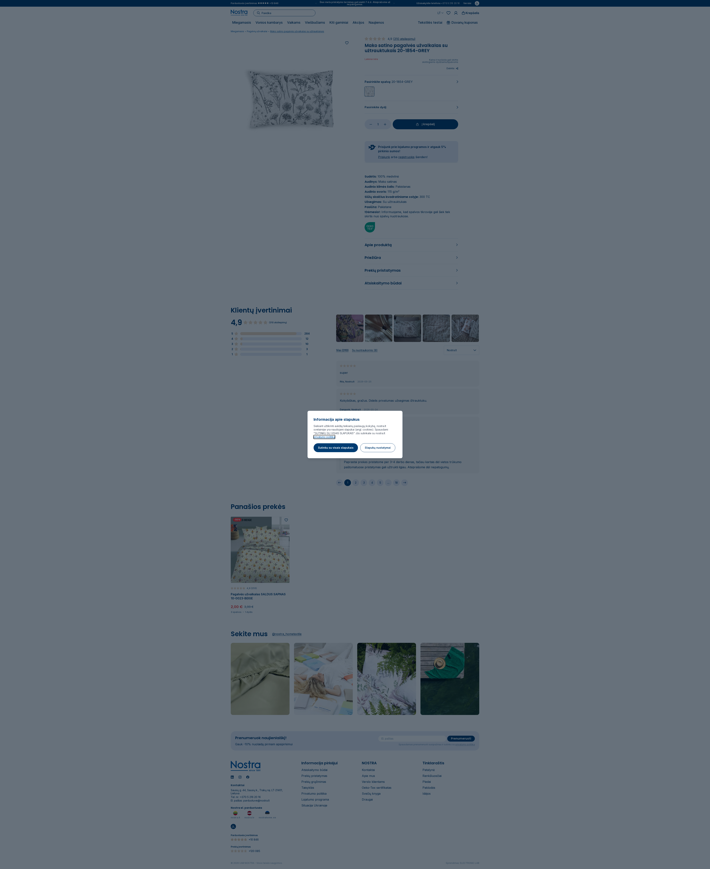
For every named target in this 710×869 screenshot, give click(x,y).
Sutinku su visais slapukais (336, 447)
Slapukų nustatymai (378, 447)
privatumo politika (324, 436)
